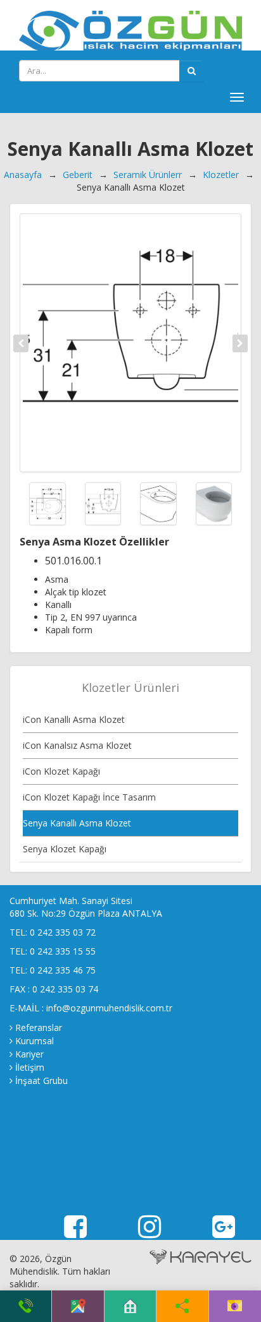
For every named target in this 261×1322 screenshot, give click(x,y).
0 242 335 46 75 (63, 970)
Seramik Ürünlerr (147, 175)
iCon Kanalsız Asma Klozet (77, 745)
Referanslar (38, 1027)
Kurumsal (34, 1041)
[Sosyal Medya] (182, 1306)
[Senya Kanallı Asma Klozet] (130, 342)
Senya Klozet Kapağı (64, 849)
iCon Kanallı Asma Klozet (74, 719)
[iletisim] (234, 1306)
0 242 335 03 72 (63, 932)
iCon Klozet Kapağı (61, 771)
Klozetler (221, 175)
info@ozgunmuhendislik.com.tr (109, 1008)
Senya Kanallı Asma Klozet (77, 823)
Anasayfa (23, 175)
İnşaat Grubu (41, 1081)
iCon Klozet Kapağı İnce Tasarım (89, 797)
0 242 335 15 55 (63, 951)
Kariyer (29, 1054)
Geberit (77, 175)
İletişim (29, 1067)
